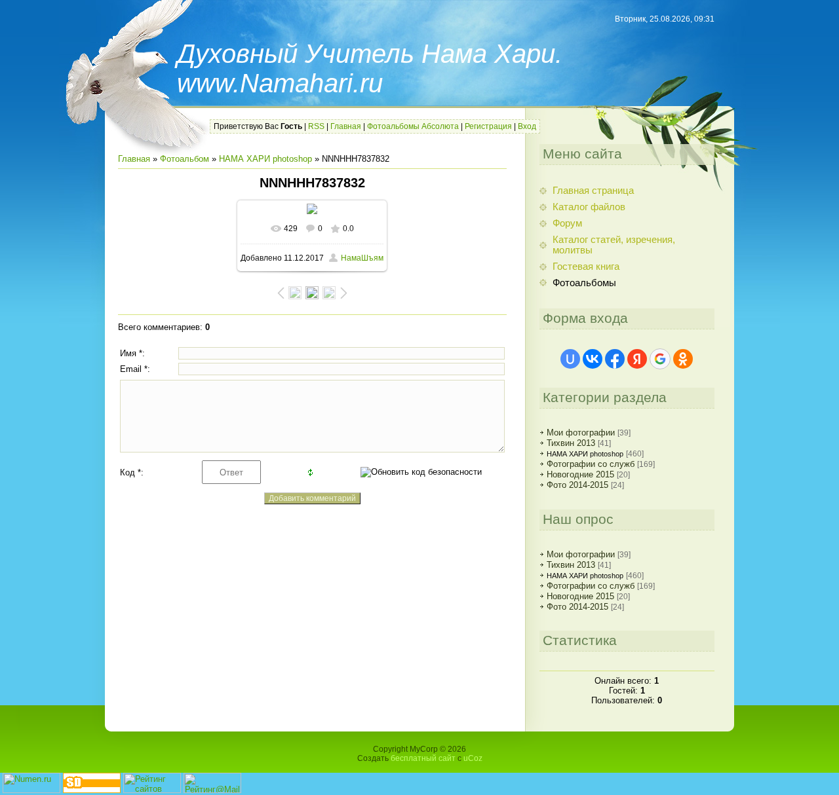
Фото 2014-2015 (577, 485)
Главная (345, 126)
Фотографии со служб (590, 464)
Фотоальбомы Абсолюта (413, 126)
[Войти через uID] (570, 359)
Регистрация (488, 126)
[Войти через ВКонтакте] (592, 359)
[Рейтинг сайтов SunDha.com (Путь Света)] (92, 790)
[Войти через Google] (660, 358)
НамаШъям (362, 258)
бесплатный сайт (423, 758)
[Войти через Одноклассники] (683, 359)
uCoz (472, 758)
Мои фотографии (581, 432)
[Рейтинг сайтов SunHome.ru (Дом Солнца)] (152, 790)
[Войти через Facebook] (615, 359)
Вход (527, 126)
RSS (316, 126)
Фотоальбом (184, 159)
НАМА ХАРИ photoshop (265, 159)
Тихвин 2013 (571, 443)
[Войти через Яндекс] (637, 359)
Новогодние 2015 (580, 474)
